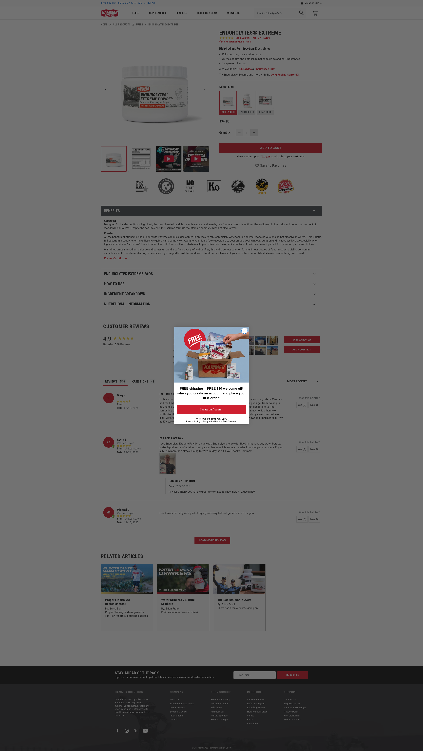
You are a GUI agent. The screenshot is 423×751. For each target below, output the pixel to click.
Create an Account (211, 409)
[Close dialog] (244, 331)
